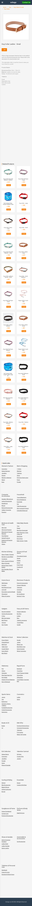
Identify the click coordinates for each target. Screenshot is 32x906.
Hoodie (19, 640)
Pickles (19, 560)
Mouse (3, 505)
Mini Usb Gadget (6, 618)
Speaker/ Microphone (7, 499)
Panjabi (3, 761)
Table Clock (5, 646)
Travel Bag (19, 671)
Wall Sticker (5, 583)
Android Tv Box (21, 596)
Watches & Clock (7, 637)
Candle (19, 624)
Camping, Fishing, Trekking (6, 704)
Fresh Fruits (20, 565)
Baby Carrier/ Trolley (22, 541)
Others (3, 544)
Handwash (4, 870)
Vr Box (3, 616)
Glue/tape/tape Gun (7, 675)
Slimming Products (6, 530)
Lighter (19, 616)
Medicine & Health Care (7, 524)
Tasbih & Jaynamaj (22, 620)
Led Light (4, 589)
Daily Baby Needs (22, 523)
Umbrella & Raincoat (22, 510)
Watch (3, 480)
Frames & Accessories (7, 815)
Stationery (5, 666)
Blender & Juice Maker (7, 556)
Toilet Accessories (21, 506)
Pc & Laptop (20, 732)
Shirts (18, 475)
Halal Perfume (20, 813)
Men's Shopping (22, 466)
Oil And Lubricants (6, 789)
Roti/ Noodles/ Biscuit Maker (7, 570)
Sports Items (6, 694)
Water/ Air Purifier (21, 734)
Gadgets (4, 609)
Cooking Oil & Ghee (22, 785)
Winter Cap (20, 644)
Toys (18, 526)
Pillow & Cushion (6, 596)
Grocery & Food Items (22, 552)
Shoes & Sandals (6, 765)
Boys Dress (20, 538)
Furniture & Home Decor (23, 725)
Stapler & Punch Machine (8, 679)
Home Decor (6, 580)
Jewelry (19, 758)
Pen (3, 668)
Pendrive (4, 512)
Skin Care (4, 527)
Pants (18, 480)
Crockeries (4, 559)
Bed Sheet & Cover (6, 587)
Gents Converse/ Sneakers (6, 840)
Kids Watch (4, 653)
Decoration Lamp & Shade (8, 592)
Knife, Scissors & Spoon (8, 561)
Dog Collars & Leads (19, 7)
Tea (18, 569)
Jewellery (4, 473)
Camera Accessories (7, 614)
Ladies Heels (5, 844)
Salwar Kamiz (5, 754)
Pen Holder (4, 677)
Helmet (3, 783)
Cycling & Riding (7, 780)
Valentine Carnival (22, 751)
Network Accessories (7, 508)
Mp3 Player (4, 620)
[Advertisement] (16, 113)
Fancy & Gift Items (23, 609)
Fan (18, 504)
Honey (18, 562)
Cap (3, 699)
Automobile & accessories (21, 838)
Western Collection (6, 477)
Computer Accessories (6, 495)
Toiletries (19, 473)
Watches (19, 471)
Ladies (18, 697)
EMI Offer (20, 723)
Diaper (18, 528)
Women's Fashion (7, 466)
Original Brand (5, 642)
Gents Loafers (5, 848)
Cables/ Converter (6, 510)
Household (20, 494)
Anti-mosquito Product (23, 508)
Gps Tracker (5, 624)
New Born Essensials (22, 530)
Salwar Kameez (6, 471)
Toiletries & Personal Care (8, 866)
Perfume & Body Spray (22, 809)
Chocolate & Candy (22, 556)
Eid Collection (6, 751)
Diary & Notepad (6, 682)
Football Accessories (7, 707)
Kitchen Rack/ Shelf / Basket (7, 566)
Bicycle (3, 791)
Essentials (19, 502)
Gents (18, 699)
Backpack (19, 668)
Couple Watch (5, 649)
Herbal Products (6, 538)
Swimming (4, 712)
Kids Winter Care (21, 646)
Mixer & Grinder (6, 563)
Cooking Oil (20, 567)
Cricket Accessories (7, 710)
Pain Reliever (5, 536)
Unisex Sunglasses (6, 811)
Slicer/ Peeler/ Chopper (8, 554)
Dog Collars (7, 9)
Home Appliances (21, 499)
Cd (2, 728)
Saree (3, 763)
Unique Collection (21, 585)
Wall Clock (4, 644)
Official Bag (20, 677)
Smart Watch (5, 640)
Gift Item (19, 754)
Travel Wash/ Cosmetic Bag (23, 680)
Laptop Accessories (7, 501)
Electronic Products (23, 580)
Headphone (5, 503)
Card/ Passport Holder (22, 673)
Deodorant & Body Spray (8, 874)
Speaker (19, 592)
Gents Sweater (21, 649)
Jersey (3, 697)
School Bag (20, 675)
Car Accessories (21, 841)
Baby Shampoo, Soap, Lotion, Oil (22, 533)
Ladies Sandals (5, 846)
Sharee (3, 475)
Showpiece (4, 594)
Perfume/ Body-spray (22, 477)
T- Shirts (19, 469)
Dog (10, 7)
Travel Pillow (20, 622)
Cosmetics (4, 469)
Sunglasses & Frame (8, 808)
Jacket (18, 642)
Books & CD (5, 723)
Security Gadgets (6, 611)
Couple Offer (20, 756)
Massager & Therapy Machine (7, 532)
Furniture (4, 585)
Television (19, 587)
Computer (19, 589)
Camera (4, 622)
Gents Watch (5, 651)
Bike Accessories (6, 785)
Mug (18, 618)
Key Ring (19, 614)
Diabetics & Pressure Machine (7, 541)
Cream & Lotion (6, 872)
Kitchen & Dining (7, 551)
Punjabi (19, 482)
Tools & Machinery (21, 497)
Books (3, 725)
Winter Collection (22, 637)
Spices (18, 558)
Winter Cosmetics (21, 651)
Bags (3, 482)
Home (4, 7)
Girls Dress (19, 536)
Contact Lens (5, 813)
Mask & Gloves (5, 787)
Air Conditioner (21, 594)
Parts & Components (22, 583)
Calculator (4, 673)
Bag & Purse (21, 666)
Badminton (4, 701)
